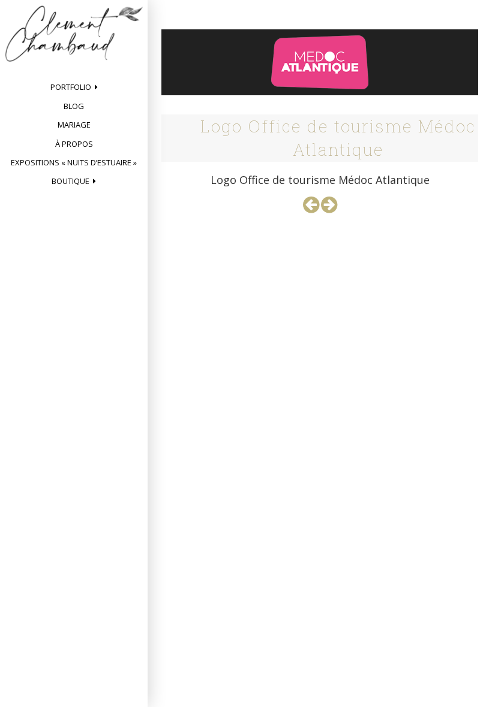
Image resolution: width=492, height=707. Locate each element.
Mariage (74, 124)
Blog (74, 106)
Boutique (70, 181)
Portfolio (70, 86)
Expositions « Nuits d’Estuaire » (74, 162)
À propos (74, 143)
